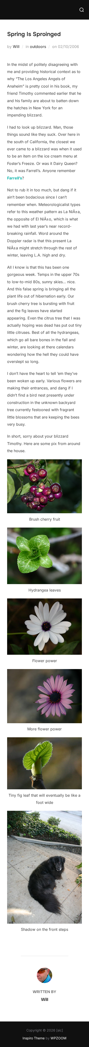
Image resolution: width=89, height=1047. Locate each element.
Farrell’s (14, 178)
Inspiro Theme (34, 1038)
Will (16, 46)
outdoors (38, 46)
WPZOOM (58, 1038)
